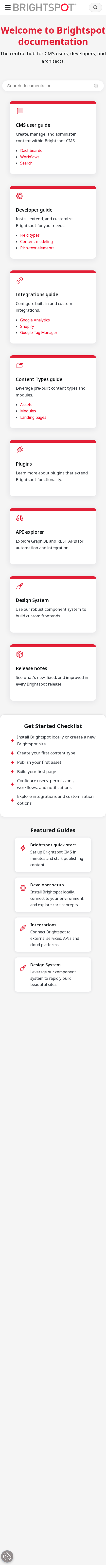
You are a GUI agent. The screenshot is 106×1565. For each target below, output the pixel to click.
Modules (28, 411)
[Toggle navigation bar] (7, 7)
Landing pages (33, 417)
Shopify (27, 326)
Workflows (29, 157)
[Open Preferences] (7, 1556)
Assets (26, 404)
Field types (30, 235)
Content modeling (36, 241)
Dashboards (31, 150)
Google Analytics (35, 320)
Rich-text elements (37, 248)
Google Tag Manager (38, 332)
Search (26, 163)
